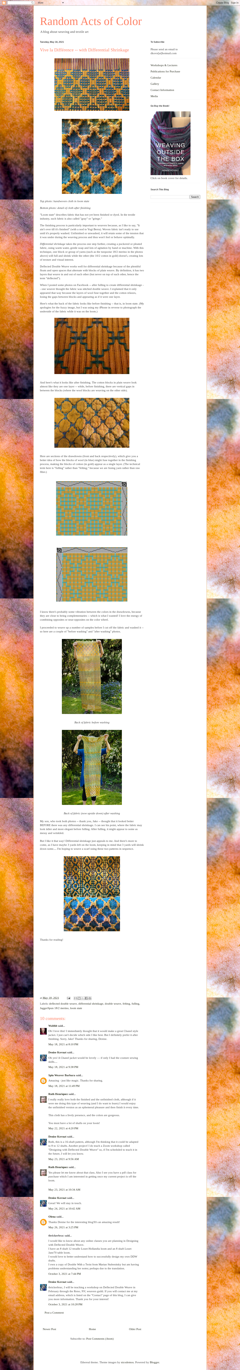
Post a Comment (54, 1312)
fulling (135, 1003)
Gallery (155, 83)
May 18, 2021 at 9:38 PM (63, 1067)
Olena (52, 1216)
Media (154, 96)
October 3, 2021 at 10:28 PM (65, 1304)
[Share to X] (83, 998)
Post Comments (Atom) (100, 1338)
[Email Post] (68, 997)
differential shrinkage (90, 1003)
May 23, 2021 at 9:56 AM (63, 1159)
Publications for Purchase (165, 71)
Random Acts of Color (91, 21)
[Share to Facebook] (86, 998)
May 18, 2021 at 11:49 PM (64, 1085)
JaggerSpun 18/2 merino (54, 1008)
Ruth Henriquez (58, 1094)
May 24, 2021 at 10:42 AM (64, 1208)
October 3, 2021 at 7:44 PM (64, 1273)
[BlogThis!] (79, 998)
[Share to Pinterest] (90, 998)
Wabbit (52, 1025)
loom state (76, 1008)
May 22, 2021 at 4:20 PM (63, 1128)
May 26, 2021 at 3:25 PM (63, 1227)
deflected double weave (63, 1003)
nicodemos (127, 1362)
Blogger (154, 1362)
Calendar (156, 77)
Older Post (135, 1329)
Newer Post (49, 1329)
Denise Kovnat (57, 1052)
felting (126, 1003)
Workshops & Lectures (164, 65)
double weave (113, 1003)
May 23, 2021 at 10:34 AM (64, 1189)
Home (92, 1329)
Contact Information (162, 89)
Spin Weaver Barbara (61, 1075)
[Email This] (75, 998)
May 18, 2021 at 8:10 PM (63, 1044)
